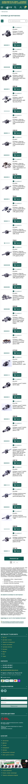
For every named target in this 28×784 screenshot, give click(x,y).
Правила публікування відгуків (10, 775)
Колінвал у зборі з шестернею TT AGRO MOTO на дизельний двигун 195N (18, 341)
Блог (4, 654)
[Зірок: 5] (9, 45)
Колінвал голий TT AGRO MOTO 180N (19, 384)
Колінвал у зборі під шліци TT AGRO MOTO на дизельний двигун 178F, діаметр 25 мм (19, 209)
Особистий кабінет (20, 7)
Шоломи (5, 750)
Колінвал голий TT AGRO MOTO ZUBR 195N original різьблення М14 (19, 407)
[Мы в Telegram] (5, 690)
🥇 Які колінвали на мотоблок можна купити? (12, 621)
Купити (19, 45)
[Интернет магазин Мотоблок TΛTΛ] (8, 7)
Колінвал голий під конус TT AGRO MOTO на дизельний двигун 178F (19, 495)
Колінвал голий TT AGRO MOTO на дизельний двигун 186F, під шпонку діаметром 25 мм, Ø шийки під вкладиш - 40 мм (19, 453)
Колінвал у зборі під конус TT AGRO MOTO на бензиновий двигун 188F (19, 121)
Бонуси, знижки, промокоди (10, 773)
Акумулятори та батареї (9, 752)
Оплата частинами (7, 644)
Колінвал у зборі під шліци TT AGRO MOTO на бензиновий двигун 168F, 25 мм (19, 55)
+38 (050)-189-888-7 (7, 667)
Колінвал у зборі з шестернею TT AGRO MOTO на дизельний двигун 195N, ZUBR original (18, 320)
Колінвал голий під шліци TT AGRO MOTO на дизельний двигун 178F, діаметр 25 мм (19, 539)
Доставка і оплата (7, 639)
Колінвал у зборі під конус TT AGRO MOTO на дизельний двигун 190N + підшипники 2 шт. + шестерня (19, 166)
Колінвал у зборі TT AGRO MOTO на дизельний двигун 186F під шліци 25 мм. (19, 99)
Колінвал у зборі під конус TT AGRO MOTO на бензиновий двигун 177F (19, 143)
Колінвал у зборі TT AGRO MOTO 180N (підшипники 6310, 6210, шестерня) (19, 77)
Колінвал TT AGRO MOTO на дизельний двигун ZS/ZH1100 (18, 33)
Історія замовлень (7, 770)
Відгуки (4, 651)
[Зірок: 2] (5, 45)
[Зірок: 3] (6, 45)
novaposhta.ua (13, 723)
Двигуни (5, 743)
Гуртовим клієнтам (7, 646)
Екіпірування (6, 747)
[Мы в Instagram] (2, 690)
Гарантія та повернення (9, 642)
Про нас (5, 637)
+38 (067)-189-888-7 (7, 665)
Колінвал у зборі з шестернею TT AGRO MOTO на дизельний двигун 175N (18, 297)
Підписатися (14, 706)
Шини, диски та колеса (8, 754)
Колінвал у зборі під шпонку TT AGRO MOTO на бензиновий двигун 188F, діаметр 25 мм (19, 275)
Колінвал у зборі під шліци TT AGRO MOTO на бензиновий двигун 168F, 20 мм (19, 187)
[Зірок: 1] (4, 45)
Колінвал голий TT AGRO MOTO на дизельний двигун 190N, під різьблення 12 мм (19, 473)
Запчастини (5, 11)
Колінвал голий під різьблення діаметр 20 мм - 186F (19, 517)
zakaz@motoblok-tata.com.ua (10, 670)
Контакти (5, 649)
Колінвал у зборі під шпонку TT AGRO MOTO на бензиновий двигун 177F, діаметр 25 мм (19, 253)
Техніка (4, 745)
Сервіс (4, 656)
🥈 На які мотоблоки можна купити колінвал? (12, 622)
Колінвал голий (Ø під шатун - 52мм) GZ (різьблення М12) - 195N (19, 363)
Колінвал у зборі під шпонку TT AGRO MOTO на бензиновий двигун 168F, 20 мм (19, 231)
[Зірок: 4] (8, 45)
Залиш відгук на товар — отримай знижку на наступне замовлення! (14, 2)
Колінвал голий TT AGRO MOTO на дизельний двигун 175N (19, 429)
